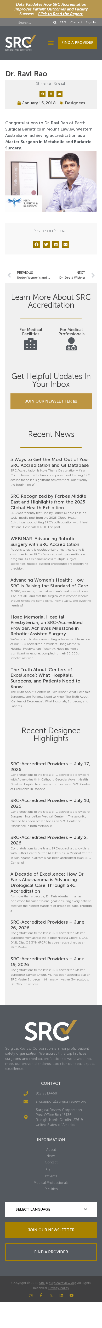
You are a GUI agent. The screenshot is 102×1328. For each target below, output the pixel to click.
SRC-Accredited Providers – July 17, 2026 (50, 766)
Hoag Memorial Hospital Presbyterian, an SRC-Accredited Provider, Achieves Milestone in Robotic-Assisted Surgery (46, 625)
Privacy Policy (58, 1288)
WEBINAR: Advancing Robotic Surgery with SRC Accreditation (44, 541)
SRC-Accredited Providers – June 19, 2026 (47, 961)
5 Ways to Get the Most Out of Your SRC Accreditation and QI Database (49, 462)
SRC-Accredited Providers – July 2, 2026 (49, 840)
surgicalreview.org (62, 1283)
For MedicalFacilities (30, 331)
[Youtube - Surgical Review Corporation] (71, 1295)
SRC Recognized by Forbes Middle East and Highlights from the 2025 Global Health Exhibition (48, 501)
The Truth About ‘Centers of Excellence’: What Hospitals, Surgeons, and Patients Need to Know (45, 678)
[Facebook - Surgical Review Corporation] (41, 1295)
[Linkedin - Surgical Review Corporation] (61, 1295)
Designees (75, 102)
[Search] (55, 22)
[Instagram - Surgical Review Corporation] (31, 1295)
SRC (42, 1283)
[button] (50, 43)
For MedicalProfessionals (71, 331)
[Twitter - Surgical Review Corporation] (51, 1295)
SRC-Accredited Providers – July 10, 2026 (50, 803)
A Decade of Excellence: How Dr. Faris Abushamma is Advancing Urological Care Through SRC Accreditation (47, 882)
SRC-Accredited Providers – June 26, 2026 (47, 925)
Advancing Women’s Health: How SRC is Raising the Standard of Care (49, 583)
